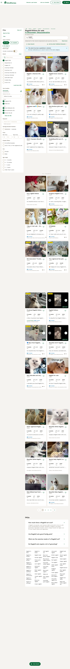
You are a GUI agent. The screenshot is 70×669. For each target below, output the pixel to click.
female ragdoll (38, 557)
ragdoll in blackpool (28, 567)
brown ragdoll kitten (63, 555)
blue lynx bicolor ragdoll (46, 555)
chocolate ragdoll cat (54, 579)
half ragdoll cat (46, 552)
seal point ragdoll (37, 567)
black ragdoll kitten (38, 570)
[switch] (15, 51)
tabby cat (45, 574)
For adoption (14, 42)
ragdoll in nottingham (29, 563)
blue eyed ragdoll (62, 574)
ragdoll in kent (28, 552)
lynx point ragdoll (45, 567)
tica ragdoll (54, 562)
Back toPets (6, 33)
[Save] (43, 74)
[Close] (67, 48)
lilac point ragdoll (54, 552)
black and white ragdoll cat (63, 583)
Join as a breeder (44, 2)
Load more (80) (17, 85)
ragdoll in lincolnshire (29, 575)
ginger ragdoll (63, 561)
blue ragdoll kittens (63, 570)
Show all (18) (8, 115)
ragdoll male (38, 555)
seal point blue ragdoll (54, 575)
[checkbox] (3, 60)
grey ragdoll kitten (46, 577)
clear (20, 54)
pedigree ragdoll (53, 569)
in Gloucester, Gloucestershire (37, 32)
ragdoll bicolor (63, 567)
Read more (64, 41)
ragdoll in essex (37, 552)
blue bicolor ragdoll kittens (46, 559)
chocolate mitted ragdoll (46, 563)
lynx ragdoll (38, 563)
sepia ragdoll (63, 559)
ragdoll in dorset (28, 559)
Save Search (31, 44)
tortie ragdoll (54, 572)
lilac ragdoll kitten (63, 564)
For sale (6, 42)
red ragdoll (54, 560)
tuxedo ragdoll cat (38, 577)
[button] (35, 64)
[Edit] (21, 91)
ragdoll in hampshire (28, 578)
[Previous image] (27, 64)
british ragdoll (54, 555)
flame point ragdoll (38, 560)
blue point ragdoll (45, 571)
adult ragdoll (38, 574)
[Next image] (43, 64)
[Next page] (54, 510)
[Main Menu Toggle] (1, 2)
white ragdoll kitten (54, 565)
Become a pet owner (32, 2)
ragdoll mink (54, 557)
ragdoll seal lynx (63, 552)
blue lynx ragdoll (37, 581)
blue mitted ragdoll (54, 583)
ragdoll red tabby (62, 578)
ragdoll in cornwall (28, 582)
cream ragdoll (38, 584)
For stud (6, 46)
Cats (4, 36)
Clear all (19, 30)
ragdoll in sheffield (28, 571)
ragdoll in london (28, 555)
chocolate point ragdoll (46, 581)
